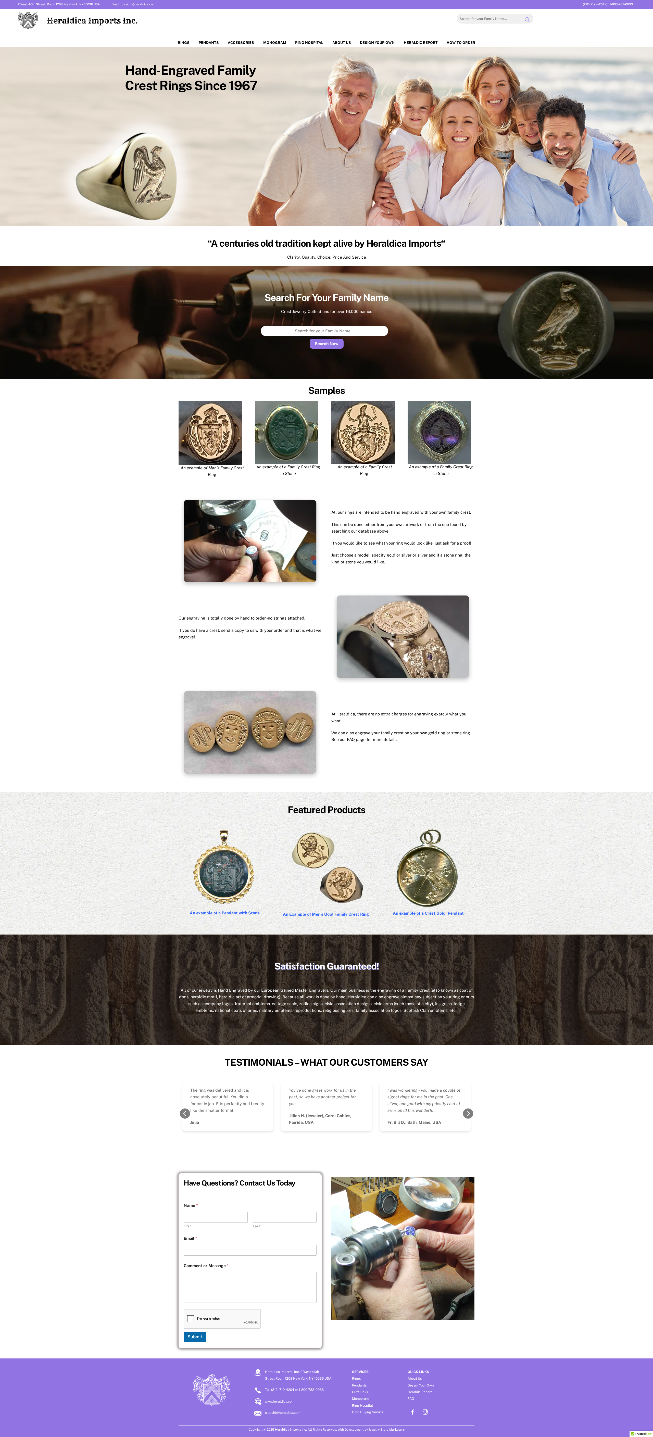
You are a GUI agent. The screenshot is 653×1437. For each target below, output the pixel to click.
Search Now (326, 343)
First (187, 1226)
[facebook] (413, 1411)
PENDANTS (209, 43)
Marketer (395, 1429)
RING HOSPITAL (309, 43)
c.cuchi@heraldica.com (138, 4)
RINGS (184, 43)
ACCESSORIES (241, 43)
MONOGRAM (274, 43)
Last (256, 1226)
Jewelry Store (378, 1429)
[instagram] (425, 1411)
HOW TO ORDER (461, 43)
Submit (194, 1336)
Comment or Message (206, 1265)
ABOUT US (341, 43)
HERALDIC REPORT (421, 43)
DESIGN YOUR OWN (377, 43)
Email (190, 1238)
